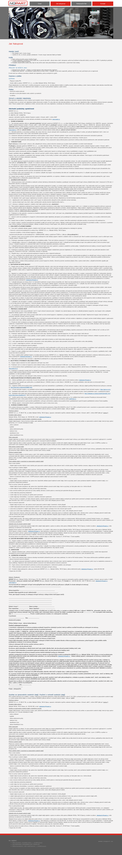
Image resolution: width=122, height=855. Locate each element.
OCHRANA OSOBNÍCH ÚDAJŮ (26, 844)
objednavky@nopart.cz (32, 280)
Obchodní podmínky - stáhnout (28, 842)
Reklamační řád (81, 3)
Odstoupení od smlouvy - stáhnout (29, 846)
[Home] (19, 3)
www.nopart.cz (56, 119)
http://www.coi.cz (13, 368)
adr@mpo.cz (72, 399)
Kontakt (102, 3)
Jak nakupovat (60, 3)
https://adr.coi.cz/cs (105, 389)
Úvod (39, 3)
